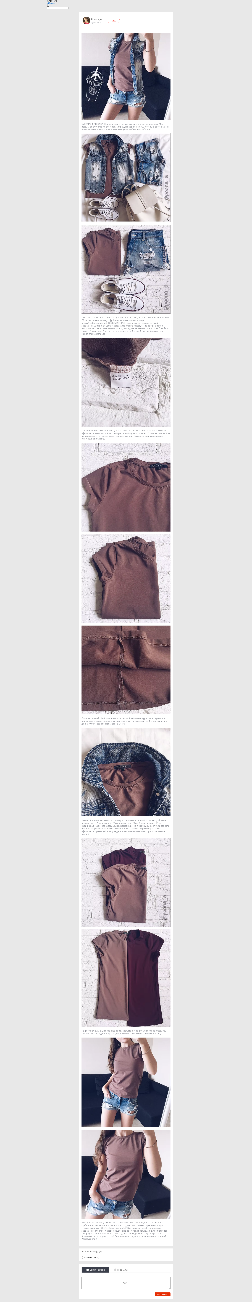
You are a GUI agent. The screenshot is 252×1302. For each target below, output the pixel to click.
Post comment (163, 1294)
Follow (113, 21)
